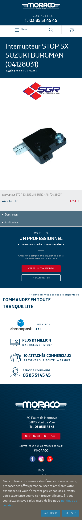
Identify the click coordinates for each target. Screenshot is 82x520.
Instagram (41, 459)
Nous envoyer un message (41, 436)
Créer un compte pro (41, 268)
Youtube (50, 459)
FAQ (41, 470)
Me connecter (41, 277)
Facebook (32, 459)
